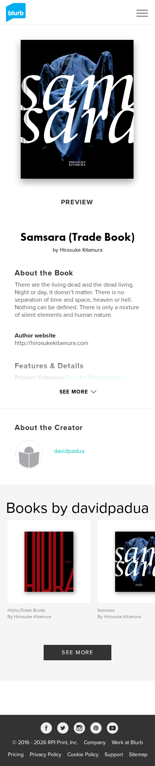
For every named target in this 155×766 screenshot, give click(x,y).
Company (95, 742)
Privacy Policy (45, 754)
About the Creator (49, 427)
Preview (77, 202)
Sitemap (138, 754)
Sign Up (113, 13)
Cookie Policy (83, 754)
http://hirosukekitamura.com (51, 343)
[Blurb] (14, 15)
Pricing (16, 754)
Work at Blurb (127, 742)
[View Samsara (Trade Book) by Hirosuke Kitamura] (77, 109)
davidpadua (69, 451)
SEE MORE (77, 652)
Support (114, 754)
